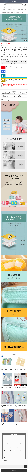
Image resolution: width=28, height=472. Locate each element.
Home (2, 8)
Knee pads (8, 8)
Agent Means (5, 83)
